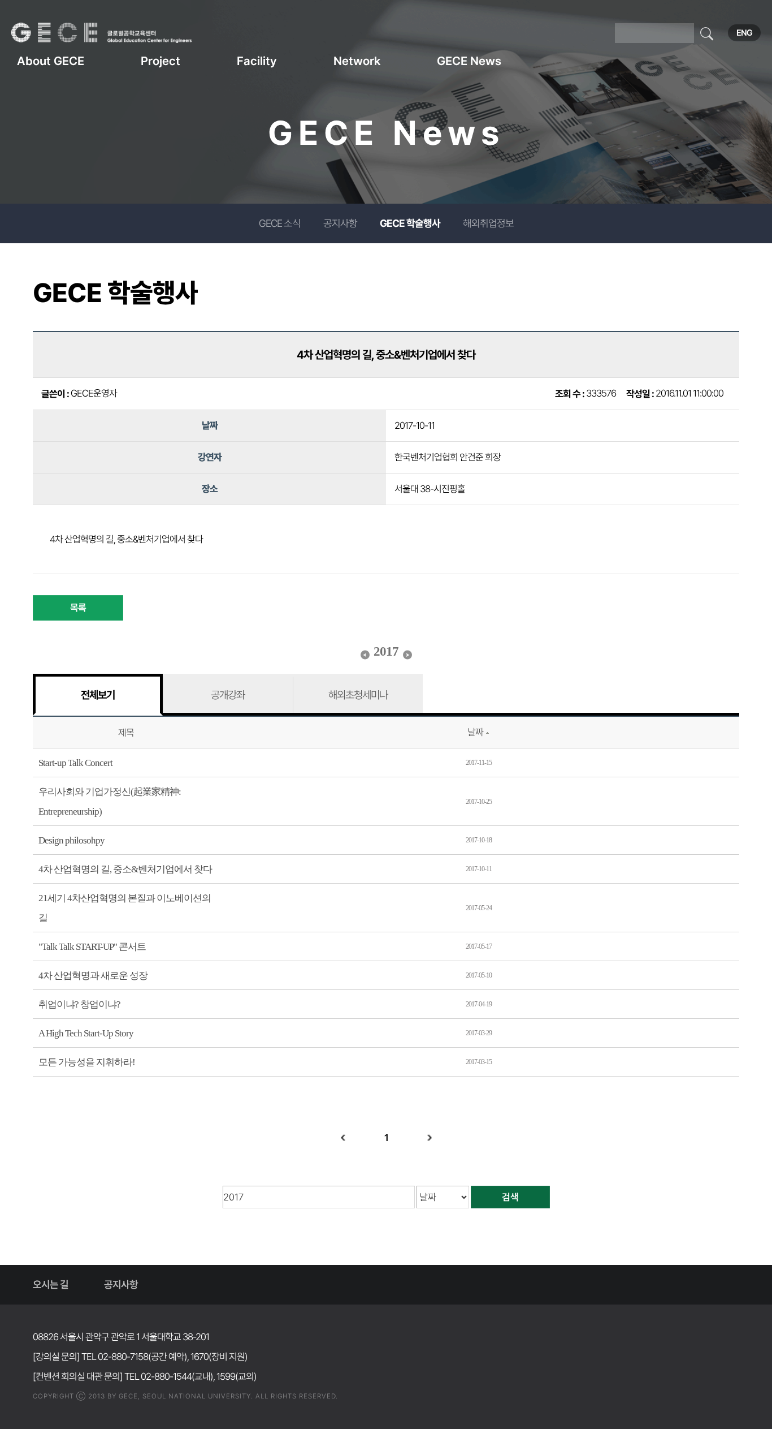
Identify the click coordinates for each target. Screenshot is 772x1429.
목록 (78, 607)
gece (115, 33)
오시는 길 (50, 1284)
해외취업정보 (488, 223)
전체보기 (98, 694)
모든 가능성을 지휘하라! (86, 1062)
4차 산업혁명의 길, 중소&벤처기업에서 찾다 (125, 869)
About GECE (50, 61)
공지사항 (340, 223)
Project (160, 61)
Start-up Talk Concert (75, 762)
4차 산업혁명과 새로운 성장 (93, 975)
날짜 (475, 732)
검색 (510, 1197)
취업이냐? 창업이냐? (79, 1004)
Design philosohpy (71, 840)
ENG (744, 33)
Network (356, 61)
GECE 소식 (280, 223)
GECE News (469, 61)
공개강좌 (228, 694)
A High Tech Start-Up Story (85, 1033)
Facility (257, 61)
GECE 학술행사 (410, 223)
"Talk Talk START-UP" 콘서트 (92, 946)
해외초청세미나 (358, 694)
